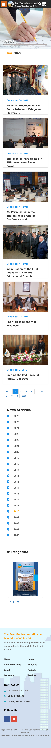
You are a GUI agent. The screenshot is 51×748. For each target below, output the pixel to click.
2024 (16, 428)
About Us (32, 665)
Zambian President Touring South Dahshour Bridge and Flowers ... (24, 109)
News (7, 659)
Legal (7, 670)
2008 (16, 523)
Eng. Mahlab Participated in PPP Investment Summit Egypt (24, 163)
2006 (16, 535)
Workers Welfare (12, 665)
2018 (16, 464)
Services (32, 675)
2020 (16, 452)
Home (9, 53)
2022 (16, 440)
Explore (14, 602)
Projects (32, 670)
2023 (16, 434)
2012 (16, 499)
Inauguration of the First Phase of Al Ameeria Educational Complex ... (22, 273)
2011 (16, 505)
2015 (16, 481)
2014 (16, 487)
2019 (16, 458)
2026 (16, 416)
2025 (16, 422)
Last (24, 396)
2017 (16, 470)
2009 (16, 517)
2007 (16, 529)
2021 (16, 446)
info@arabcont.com (18, 691)
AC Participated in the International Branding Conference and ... (21, 216)
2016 (16, 476)
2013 (16, 493)
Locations (9, 675)
